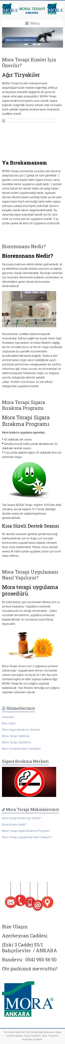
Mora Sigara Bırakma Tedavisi (21, 729)
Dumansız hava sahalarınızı (20, 39)
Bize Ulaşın (9, 723)
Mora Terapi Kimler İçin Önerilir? (29, 62)
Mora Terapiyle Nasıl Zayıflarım (21, 748)
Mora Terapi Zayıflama (16, 742)
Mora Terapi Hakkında (15, 736)
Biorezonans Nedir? (24, 246)
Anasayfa (8, 717)
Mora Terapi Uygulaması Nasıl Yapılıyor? (30, 575)
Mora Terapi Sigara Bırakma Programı (23, 405)
